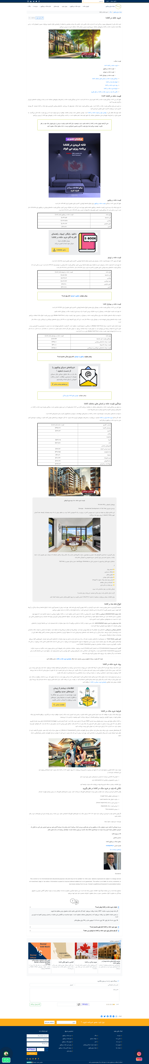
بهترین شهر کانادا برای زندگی (70, 396)
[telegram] (33, 1)
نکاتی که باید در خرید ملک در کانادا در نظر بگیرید (104, 92)
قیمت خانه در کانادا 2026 (111, 66)
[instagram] (28, 1)
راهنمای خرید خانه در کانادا (64, 659)
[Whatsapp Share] (116, 1016)
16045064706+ (110, 846)
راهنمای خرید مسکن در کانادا (98, 682)
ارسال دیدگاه (34, 1004)
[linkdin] (30, 1)
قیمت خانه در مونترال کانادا (107, 75)
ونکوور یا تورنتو (75, 296)
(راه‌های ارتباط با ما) (115, 850)
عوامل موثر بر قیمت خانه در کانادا (97, 113)
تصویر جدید (46, 1050)
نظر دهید (39, 18)
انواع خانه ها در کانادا (112, 82)
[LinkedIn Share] (110, 1016)
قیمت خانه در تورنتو (108, 72)
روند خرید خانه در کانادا (111, 85)
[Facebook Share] (107, 1016)
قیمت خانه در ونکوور (108, 69)
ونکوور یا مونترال (79, 357)
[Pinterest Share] (101, 1016)
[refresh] (79, 1004)
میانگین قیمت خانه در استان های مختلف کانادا (105, 79)
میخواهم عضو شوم (49, 1022)
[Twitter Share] (104, 1016)
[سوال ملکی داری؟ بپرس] (6, 1053)
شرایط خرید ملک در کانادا (110, 89)
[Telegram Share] (113, 1016)
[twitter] (36, 1)
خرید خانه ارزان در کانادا (106, 418)
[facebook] (39, 1)
